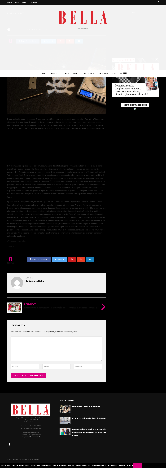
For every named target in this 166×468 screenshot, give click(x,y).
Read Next (30, 304)
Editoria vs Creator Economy (86, 406)
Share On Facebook (40, 259)
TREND (64, 73)
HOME (24, 2)
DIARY (114, 73)
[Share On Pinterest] (72, 259)
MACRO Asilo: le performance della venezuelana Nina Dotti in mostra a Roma (89, 432)
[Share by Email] (90, 259)
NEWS (53, 73)
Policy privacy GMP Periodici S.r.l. (31, 437)
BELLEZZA (88, 73)
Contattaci (33, 2)
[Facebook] (9, 444)
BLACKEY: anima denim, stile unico (88, 418)
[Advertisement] (83, 48)
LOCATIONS (103, 73)
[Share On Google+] (81, 259)
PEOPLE (76, 73)
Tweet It (60, 259)
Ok (137, 465)
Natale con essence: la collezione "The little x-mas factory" (61, 307)
